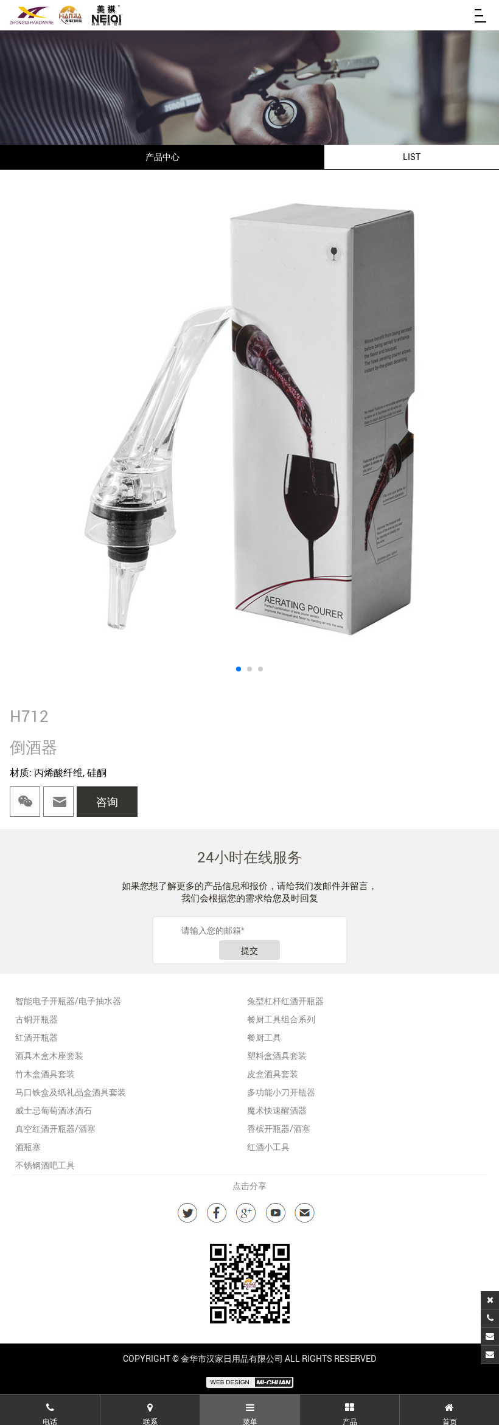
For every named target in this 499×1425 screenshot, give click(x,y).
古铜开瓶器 (36, 1019)
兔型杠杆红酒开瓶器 (285, 1001)
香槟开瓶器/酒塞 (278, 1128)
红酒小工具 (268, 1147)
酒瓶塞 (28, 1147)
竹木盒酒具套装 (45, 1074)
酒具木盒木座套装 (49, 1055)
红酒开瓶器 (36, 1037)
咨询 (107, 801)
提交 (249, 950)
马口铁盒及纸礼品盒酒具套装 (70, 1092)
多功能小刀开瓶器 (281, 1092)
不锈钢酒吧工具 (45, 1165)
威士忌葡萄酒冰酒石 (53, 1110)
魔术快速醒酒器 (277, 1110)
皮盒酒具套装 (272, 1074)
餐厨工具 (264, 1037)
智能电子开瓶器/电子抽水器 (68, 1001)
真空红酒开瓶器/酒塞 (55, 1128)
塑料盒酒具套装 (277, 1055)
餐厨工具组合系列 (281, 1019)
